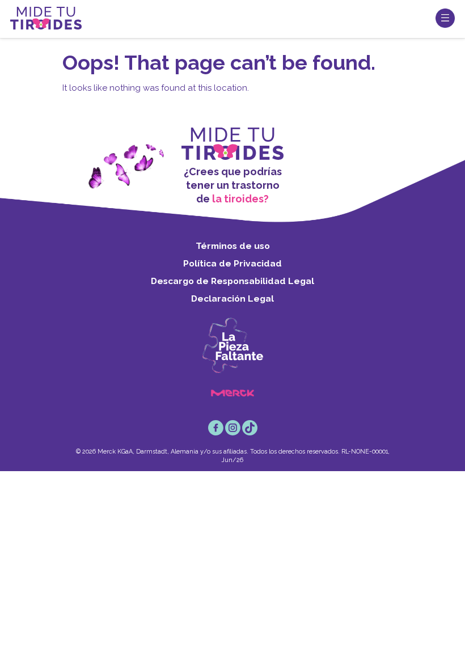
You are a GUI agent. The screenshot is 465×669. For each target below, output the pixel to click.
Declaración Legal (232, 298)
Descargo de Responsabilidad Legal (232, 281)
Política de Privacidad (232, 263)
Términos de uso (233, 245)
